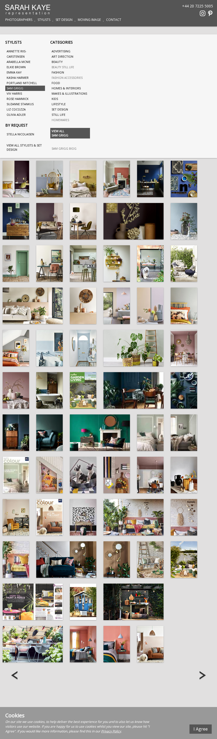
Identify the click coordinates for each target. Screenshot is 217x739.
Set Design (64, 20)
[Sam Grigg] (16, 179)
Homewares (60, 120)
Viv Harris (14, 93)
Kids (55, 99)
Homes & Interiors (66, 88)
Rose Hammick (18, 99)
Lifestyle (59, 104)
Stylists (44, 20)
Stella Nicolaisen (20, 134)
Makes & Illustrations (69, 93)
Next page (202, 676)
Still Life (58, 115)
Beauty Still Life (63, 67)
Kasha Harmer (18, 78)
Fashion (58, 72)
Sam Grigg (15, 88)
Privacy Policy (111, 731)
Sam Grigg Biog (64, 148)
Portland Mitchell (22, 83)
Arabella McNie (18, 62)
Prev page (15, 676)
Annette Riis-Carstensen (16, 53)
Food (56, 83)
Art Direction (62, 56)
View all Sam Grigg (60, 133)
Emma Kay (14, 72)
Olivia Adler (16, 115)
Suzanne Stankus (20, 104)
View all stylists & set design (24, 147)
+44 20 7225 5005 (197, 5)
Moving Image (89, 20)
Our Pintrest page (210, 13)
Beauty (57, 62)
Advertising (61, 51)
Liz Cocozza (16, 109)
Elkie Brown (16, 67)
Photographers (18, 20)
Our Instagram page (202, 13)
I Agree (200, 729)
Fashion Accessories (67, 78)
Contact (113, 20)
